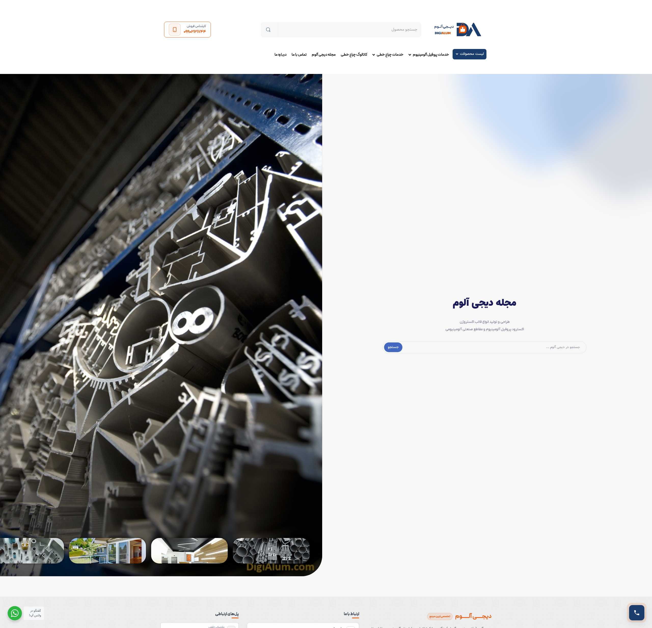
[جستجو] (269, 29)
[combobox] (349, 29)
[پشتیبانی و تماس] (636, 612)
